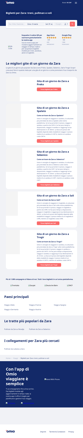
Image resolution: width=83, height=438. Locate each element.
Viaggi (15, 358)
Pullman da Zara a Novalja (14, 329)
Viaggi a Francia (35, 305)
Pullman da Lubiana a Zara (14, 349)
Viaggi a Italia (9, 305)
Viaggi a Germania (11, 309)
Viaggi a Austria (35, 309)
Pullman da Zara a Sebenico (39, 329)
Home (8, 358)
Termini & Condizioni (57, 432)
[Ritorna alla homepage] (10, 3)
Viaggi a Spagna (60, 305)
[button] (49, 24)
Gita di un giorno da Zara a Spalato (53, 109)
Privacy (71, 432)
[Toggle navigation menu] (76, 3)
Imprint (43, 432)
